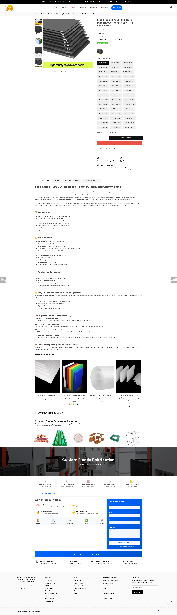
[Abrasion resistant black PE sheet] (38, 62)
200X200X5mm (116, 76)
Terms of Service (108, 598)
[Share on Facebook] (59, 71)
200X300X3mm (103, 81)
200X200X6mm (129, 76)
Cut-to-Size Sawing (51, 593)
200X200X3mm (127, 72)
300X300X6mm (103, 104)
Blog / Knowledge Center (111, 580)
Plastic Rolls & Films (80, 588)
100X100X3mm (103, 63)
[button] (170, 8)
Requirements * (113, 527)
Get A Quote (117, 8)
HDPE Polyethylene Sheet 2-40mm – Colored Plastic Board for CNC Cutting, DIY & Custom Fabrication (51, 397)
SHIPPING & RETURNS (72, 181)
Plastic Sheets (78, 583)
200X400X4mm (129, 86)
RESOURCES (104, 8)
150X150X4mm (127, 67)
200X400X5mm (103, 90)
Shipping (100, 36)
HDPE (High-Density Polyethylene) (54, 241)
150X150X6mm (115, 72)
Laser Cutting (49, 591)
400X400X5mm (130, 118)
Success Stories (108, 583)
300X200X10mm (116, 127)
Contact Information (109, 593)
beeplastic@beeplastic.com (94, 555)
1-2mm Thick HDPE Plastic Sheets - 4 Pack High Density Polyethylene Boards (78, 397)
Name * (111, 505)
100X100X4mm (115, 63)
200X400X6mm (116, 90)
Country (111, 520)
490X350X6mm (129, 123)
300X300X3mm (103, 99)
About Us (105, 586)
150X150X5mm (103, 72)
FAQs (104, 588)
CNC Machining (50, 583)
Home (36, 14)
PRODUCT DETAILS (43, 181)
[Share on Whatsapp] (70, 71)
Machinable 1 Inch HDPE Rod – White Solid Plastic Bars (132, 396)
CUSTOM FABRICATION (91, 181)
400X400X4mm (116, 118)
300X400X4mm (129, 104)
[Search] (160, 8)
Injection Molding (50, 596)
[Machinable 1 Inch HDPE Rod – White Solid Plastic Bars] (132, 376)
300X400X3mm (116, 104)
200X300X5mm (129, 81)
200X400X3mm (116, 86)
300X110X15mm (116, 123)
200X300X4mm (116, 81)
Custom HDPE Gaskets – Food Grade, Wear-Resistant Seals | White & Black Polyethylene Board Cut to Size (105, 398)
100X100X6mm (103, 67)
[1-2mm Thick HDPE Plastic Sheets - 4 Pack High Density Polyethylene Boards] (78, 376)
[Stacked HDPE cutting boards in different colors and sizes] (38, 52)
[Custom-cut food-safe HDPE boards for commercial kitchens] (38, 41)
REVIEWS (57, 181)
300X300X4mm (116, 99)
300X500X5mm (116, 113)
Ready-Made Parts (80, 591)
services (65, 7)
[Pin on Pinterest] (63, 71)
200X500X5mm (116, 95)
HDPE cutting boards (46, 320)
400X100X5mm (103, 127)
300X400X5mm (103, 109)
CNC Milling (48, 586)
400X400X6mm (103, 123)
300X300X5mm (129, 99)
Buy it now (120, 143)
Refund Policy (107, 591)
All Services (48, 580)
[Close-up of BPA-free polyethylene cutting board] (38, 31)
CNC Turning (49, 588)
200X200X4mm (103, 76)
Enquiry (114, 133)
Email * (111, 512)
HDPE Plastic (43, 14)
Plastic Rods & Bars (80, 586)
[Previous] (47, 43)
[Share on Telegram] (68, 71)
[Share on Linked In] (66, 71)
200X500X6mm (129, 95)
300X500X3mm (129, 109)
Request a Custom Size (131, 347)
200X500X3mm (129, 90)
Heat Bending (49, 598)
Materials (83, 8)
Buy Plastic (77, 580)
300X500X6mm (129, 113)
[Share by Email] (72, 71)
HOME (56, 8)
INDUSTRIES (93, 8)
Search (76, 593)
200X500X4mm (103, 95)
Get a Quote (49, 601)
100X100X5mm (127, 63)
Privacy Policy (107, 596)
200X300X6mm (103, 86)
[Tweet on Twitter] (61, 71)
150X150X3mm (115, 67)
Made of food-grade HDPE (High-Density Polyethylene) (55, 216)
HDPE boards (91, 296)
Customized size (130, 127)
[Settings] (163, 8)
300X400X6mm (116, 109)
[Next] (89, 43)
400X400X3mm (103, 118)
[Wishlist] (167, 8)
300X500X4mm (103, 113)
